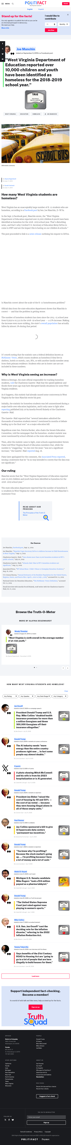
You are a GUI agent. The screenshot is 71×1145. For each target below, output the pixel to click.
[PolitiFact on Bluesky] (13, 1120)
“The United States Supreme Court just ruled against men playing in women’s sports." (31, 905)
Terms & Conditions (26, 1132)
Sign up (46, 1122)
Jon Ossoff (18, 706)
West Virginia (9, 1083)
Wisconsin (8, 1086)
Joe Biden (39, 1048)
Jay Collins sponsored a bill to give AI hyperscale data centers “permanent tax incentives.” (34, 829)
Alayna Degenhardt (10, 179)
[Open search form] (13, 4)
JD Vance (39, 1041)
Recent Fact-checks (42, 1089)
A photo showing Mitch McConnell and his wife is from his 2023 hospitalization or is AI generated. (34, 775)
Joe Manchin (26, 49)
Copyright (48, 1132)
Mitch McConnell (41, 1043)
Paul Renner (19, 820)
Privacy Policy (38, 1132)
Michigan (8, 1070)
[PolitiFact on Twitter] (5, 1120)
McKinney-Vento (9, 358)
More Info (5, 28)
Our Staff (39, 1066)
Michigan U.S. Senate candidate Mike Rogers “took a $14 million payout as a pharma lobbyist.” (33, 881)
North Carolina (9, 1077)
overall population (49, 323)
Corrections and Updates (43, 1074)
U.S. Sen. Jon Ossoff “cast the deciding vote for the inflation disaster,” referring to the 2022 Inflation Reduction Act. (33, 931)
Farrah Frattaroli (9, 185)
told (12, 383)
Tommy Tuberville (21, 947)
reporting (5, 409)
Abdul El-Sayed (20, 872)
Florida (7, 1066)
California (8, 1063)
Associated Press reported (53, 457)
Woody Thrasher (21, 631)
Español (41, 9)
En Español (39, 1068)
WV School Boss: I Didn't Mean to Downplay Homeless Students (40, 569)
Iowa (6, 1068)
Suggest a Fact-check (47, 1096)
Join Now (51, 30)
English (29, 9)
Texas (7, 1081)
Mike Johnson (40, 1046)
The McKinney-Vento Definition (45, 581)
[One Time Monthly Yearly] (64, 24)
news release (35, 234)
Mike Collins (19, 920)
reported (31, 451)
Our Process (39, 1063)
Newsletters (40, 1077)
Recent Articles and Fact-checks (46, 1086)
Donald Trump (20, 739)
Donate (66, 3)
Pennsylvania (9, 1079)
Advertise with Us (41, 1072)
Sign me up (36, 1007)
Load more (35, 976)
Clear (66, 691)
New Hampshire (10, 1072)
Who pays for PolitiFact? (43, 1070)
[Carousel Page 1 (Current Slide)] (34, 667)
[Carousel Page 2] (36, 667)
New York (8, 1074)
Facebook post (30, 210)
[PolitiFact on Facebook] (9, 1120)
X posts (17, 766)
